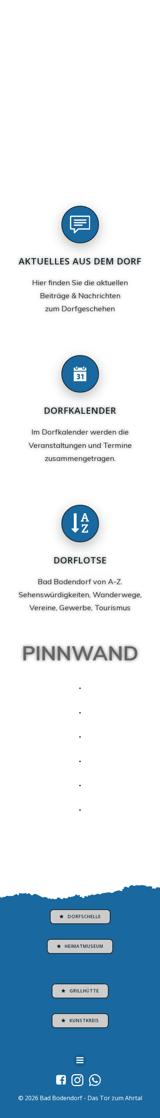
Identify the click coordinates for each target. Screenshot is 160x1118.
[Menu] (80, 1060)
